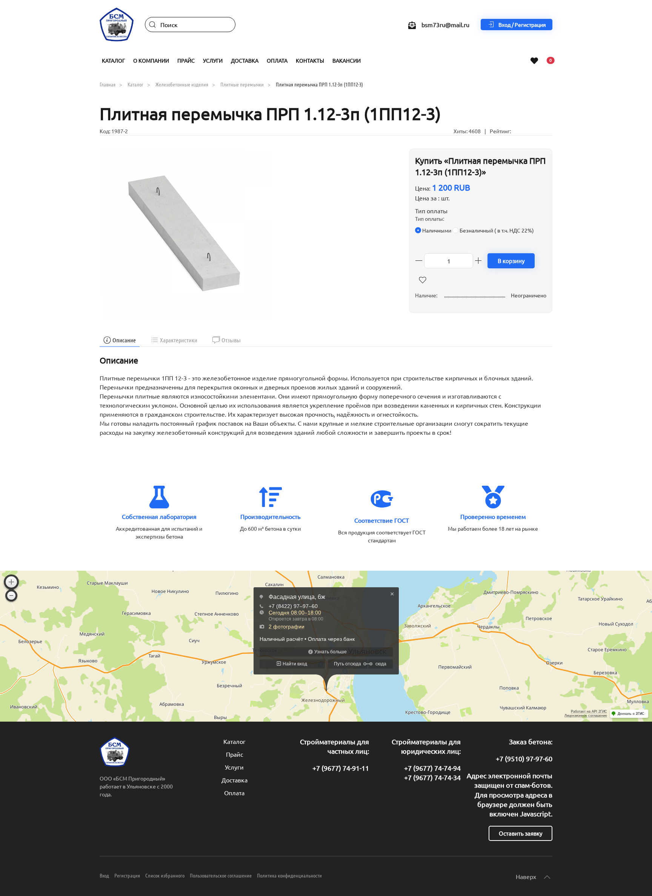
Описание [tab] (124, 339)
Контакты (310, 60)
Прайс (234, 754)
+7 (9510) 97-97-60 (524, 758)
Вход (104, 875)
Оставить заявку (520, 833)
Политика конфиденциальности (289, 875)
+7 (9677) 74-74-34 (432, 777)
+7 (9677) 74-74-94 (432, 768)
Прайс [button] (186, 60)
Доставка (244, 60)
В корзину (511, 260)
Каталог (234, 741)
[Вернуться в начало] (117, 25)
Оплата (277, 60)
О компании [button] (151, 60)
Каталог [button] (113, 60)
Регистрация (127, 875)
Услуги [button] (213, 60)
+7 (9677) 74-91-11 (340, 768)
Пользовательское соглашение (221, 875)
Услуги (234, 767)
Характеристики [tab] (178, 339)
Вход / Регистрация (522, 24)
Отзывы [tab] (231, 339)
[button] (184, 232)
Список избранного (165, 875)
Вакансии (346, 60)
